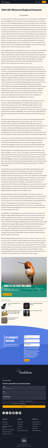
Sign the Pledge (7, 294)
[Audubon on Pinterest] (20, 413)
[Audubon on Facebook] (7, 413)
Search (39, 2)
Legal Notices (17, 446)
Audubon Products (36, 424)
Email (4, 386)
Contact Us (19, 428)
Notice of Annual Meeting (8, 429)
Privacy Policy (28, 348)
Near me (36, 2)
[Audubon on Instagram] (3, 413)
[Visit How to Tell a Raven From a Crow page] (11, 306)
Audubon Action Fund (7, 434)
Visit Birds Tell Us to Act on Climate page (24, 277)
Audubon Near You (36, 422)
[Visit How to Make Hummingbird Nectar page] (33, 306)
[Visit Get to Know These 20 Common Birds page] (11, 320)
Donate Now (35, 426)
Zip (3, 391)
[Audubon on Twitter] (10, 413)
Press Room (20, 426)
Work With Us (20, 422)
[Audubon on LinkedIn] (13, 413)
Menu (2, 2)
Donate (44, 1)
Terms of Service (35, 348)
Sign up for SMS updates (22, 430)
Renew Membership (36, 430)
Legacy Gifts (35, 428)
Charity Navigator (24, 439)
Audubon (7, 2)
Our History (5, 424)
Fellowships (20, 424)
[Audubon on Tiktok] (16, 413)
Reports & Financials (7, 431)
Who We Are (5, 422)
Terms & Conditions (31, 357)
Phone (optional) (27, 344)
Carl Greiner (24, 15)
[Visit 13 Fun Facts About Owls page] (33, 313)
